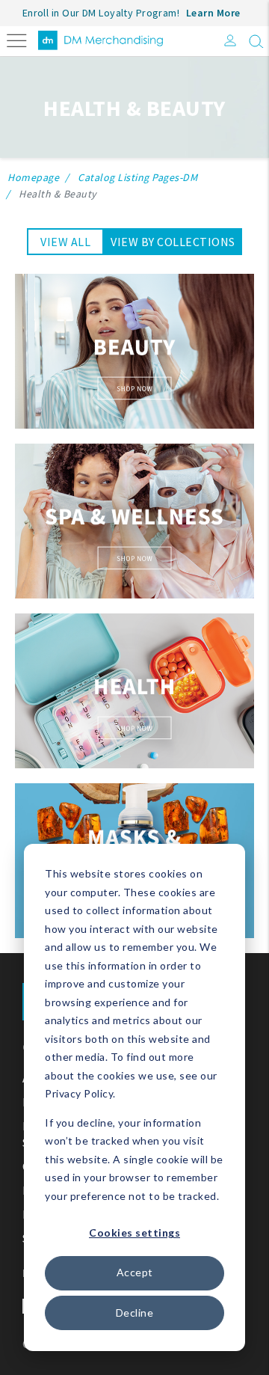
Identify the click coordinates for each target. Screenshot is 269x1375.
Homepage (33, 177)
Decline (135, 1312)
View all (65, 241)
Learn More (213, 12)
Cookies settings (134, 1232)
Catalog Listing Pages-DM (137, 177)
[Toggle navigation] (17, 39)
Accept (135, 1272)
